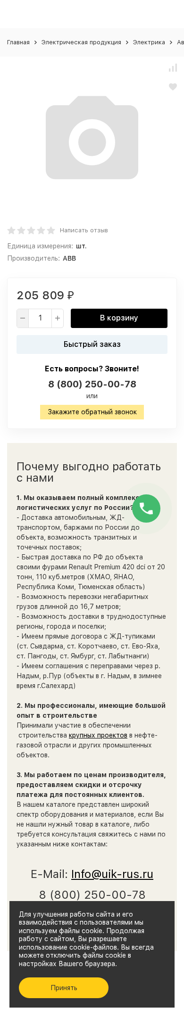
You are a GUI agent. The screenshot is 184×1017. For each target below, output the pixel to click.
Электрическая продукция (81, 42)
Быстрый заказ (92, 344)
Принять (63, 988)
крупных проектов (98, 735)
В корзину (119, 317)
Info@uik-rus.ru (112, 874)
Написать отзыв (84, 230)
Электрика (149, 42)
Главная (18, 42)
